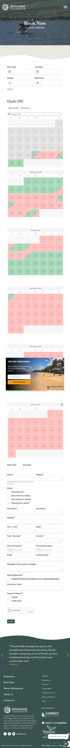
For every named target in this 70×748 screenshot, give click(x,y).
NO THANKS (19, 387)
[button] (19, 361)
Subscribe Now (19, 382)
